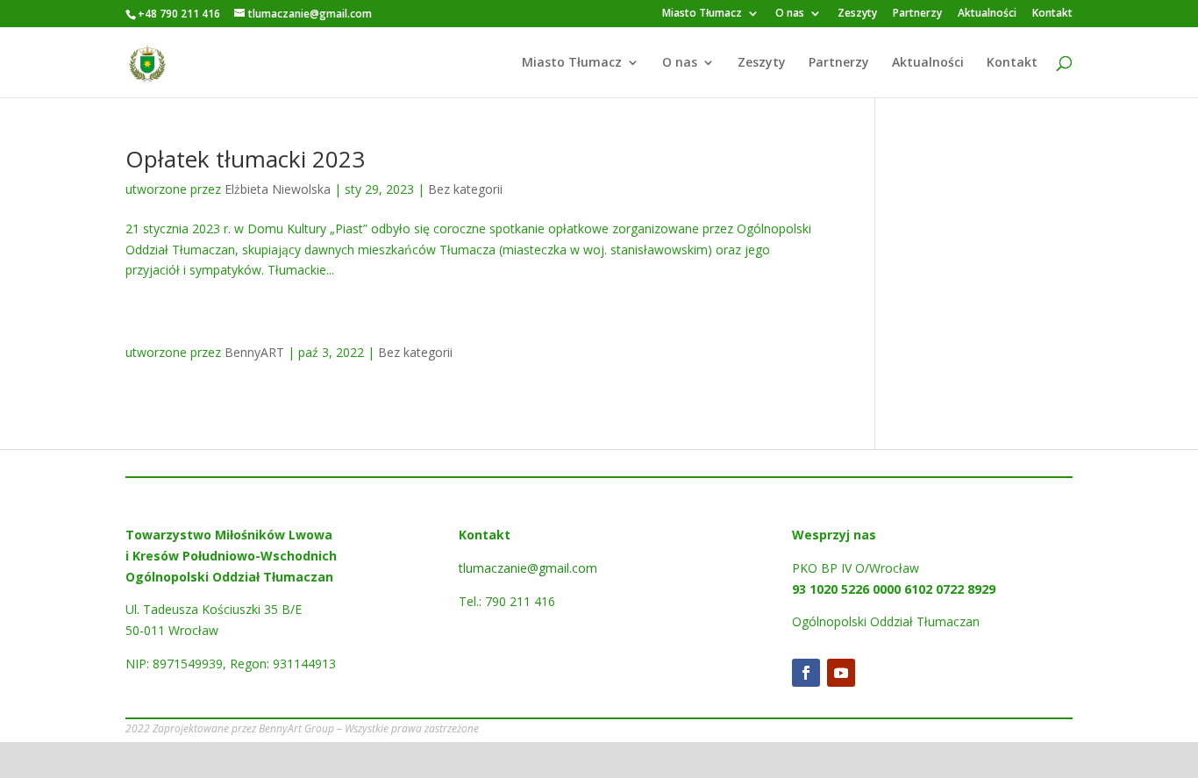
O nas (789, 14)
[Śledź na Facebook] (806, 673)
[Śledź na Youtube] (841, 673)
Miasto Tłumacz (702, 14)
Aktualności (987, 14)
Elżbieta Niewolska (278, 189)
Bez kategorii (465, 189)
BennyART (254, 352)
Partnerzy (917, 14)
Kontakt (1052, 14)
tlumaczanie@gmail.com (528, 568)
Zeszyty (857, 14)
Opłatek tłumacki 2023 (245, 159)
